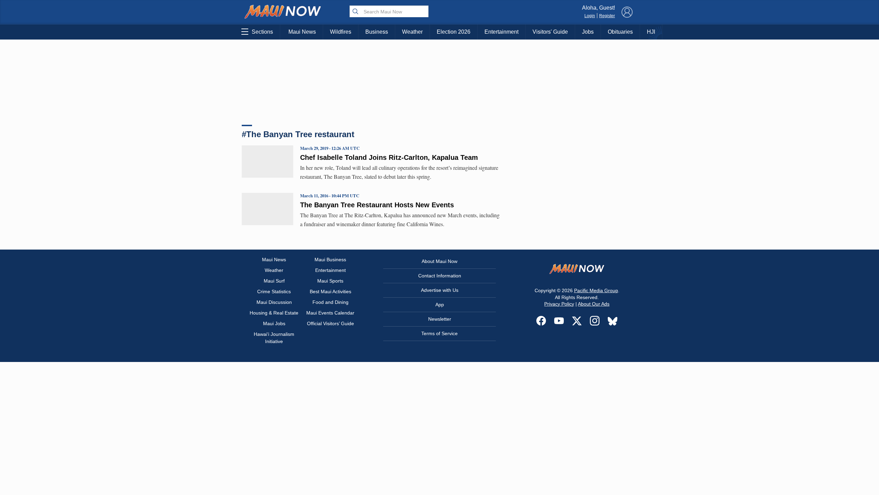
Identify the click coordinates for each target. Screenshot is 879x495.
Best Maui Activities (330, 291)
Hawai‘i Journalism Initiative (274, 337)
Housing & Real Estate (274, 313)
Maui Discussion (274, 302)
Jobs (588, 32)
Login (589, 15)
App (439, 304)
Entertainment (501, 32)
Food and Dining (330, 302)
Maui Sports (330, 281)
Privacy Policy (559, 304)
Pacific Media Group (596, 290)
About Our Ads (593, 304)
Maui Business (330, 259)
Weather (412, 32)
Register (607, 15)
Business (376, 32)
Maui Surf (274, 281)
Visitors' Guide (550, 32)
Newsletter (439, 319)
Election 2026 (453, 32)
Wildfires (340, 32)
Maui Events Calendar (330, 313)
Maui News (302, 32)
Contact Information (439, 275)
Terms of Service (439, 333)
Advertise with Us (439, 290)
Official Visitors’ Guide (330, 323)
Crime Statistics (274, 291)
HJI (651, 32)
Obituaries (620, 32)
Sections (262, 32)
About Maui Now (439, 261)
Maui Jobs (274, 323)
